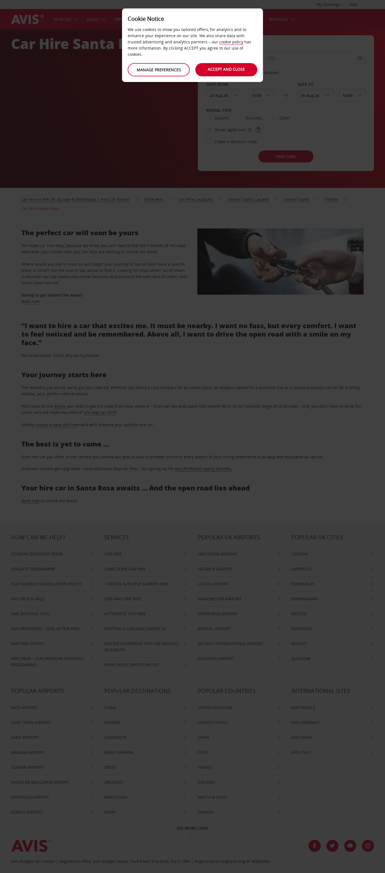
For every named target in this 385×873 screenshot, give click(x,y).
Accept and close (226, 69)
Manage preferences (159, 69)
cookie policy (231, 42)
